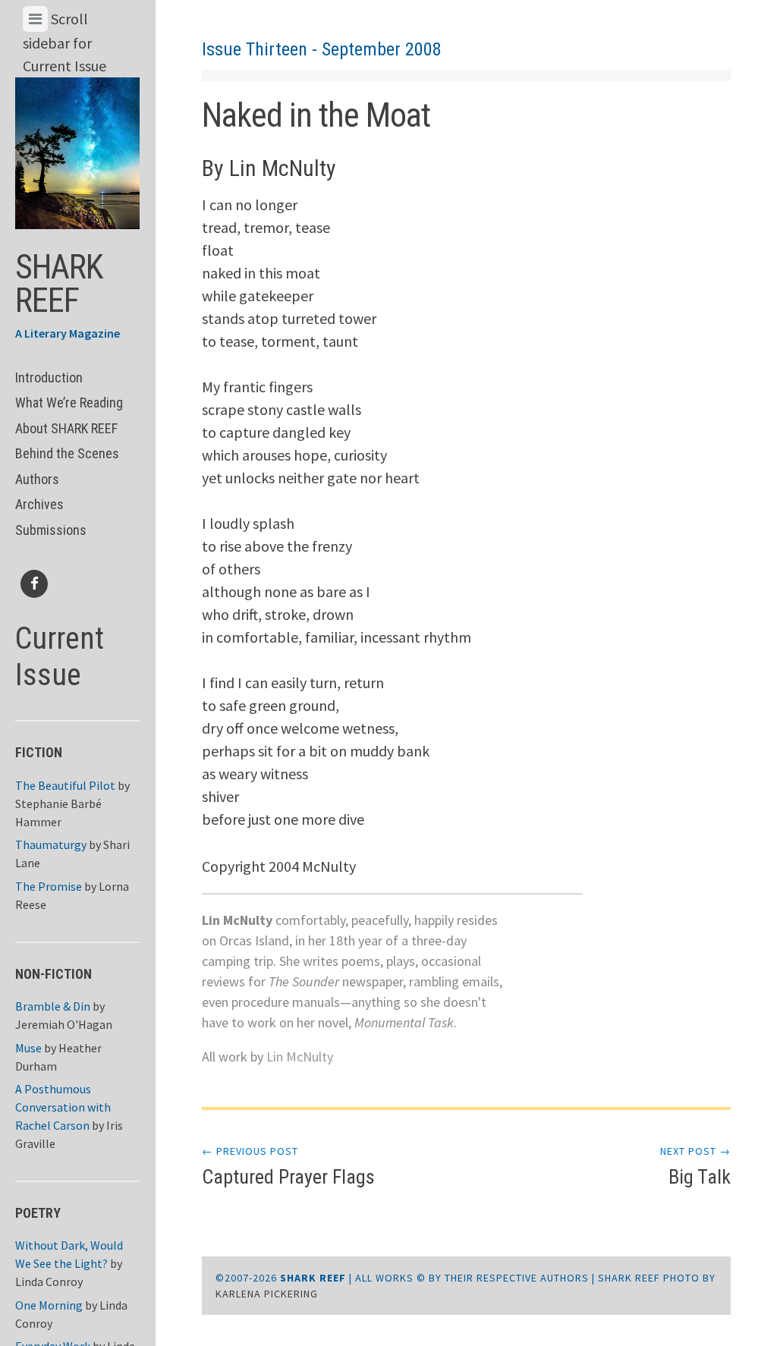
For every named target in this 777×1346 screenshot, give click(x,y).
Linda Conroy (49, 1281)
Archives (39, 504)
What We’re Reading (69, 402)
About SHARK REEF (66, 428)
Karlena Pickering (266, 1293)
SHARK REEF (58, 283)
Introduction (49, 377)
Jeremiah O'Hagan (63, 1024)
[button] (77, 148)
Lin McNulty (299, 1056)
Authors (37, 479)
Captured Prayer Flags (288, 1166)
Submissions (51, 530)
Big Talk (695, 1166)
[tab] (35, 19)
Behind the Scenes (67, 453)
